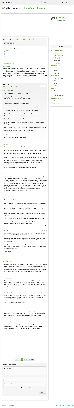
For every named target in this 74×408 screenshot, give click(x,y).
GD (55, 90)
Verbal (55, 70)
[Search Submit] (43, 2)
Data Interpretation (58, 55)
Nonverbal (56, 73)
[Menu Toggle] (3, 2)
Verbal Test (57, 63)
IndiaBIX (10, 2)
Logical (56, 68)
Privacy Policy (69, 405)
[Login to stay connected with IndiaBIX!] (71, 2)
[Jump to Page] (20, 359)
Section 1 (29, 12)
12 (29, 359)
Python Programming (59, 78)
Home (3, 12)
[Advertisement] (24, 25)
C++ (55, 83)
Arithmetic (56, 53)
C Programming (58, 80)
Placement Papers (58, 101)
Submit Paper (57, 103)
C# (58, 83)
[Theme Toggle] (66, 2)
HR (54, 93)
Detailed (43, 85)
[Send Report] (11, 80)
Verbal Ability (57, 60)
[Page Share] (62, 2)
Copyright (62, 405)
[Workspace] (8, 80)
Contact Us (56, 405)
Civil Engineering (11, 12)
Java (55, 85)
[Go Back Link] (4, 80)
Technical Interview (59, 95)
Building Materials (20, 12)
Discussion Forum (37, 12)
